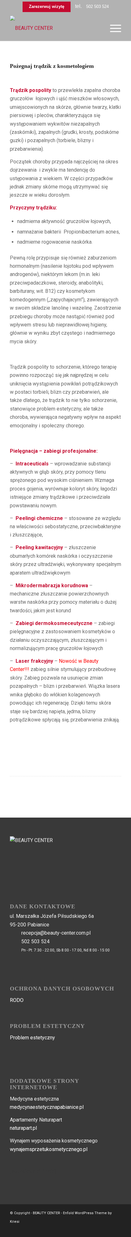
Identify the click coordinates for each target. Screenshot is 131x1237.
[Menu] (112, 28)
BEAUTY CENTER (46, 1213)
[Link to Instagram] (116, 1229)
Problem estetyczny (32, 1038)
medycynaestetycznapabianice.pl (47, 1107)
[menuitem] (112, 28)
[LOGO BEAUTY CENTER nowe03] (54, 28)
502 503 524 (97, 6)
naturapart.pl (23, 1128)
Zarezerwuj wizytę (46, 6)
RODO (17, 1000)
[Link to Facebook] (107, 1229)
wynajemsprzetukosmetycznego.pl (48, 1149)
